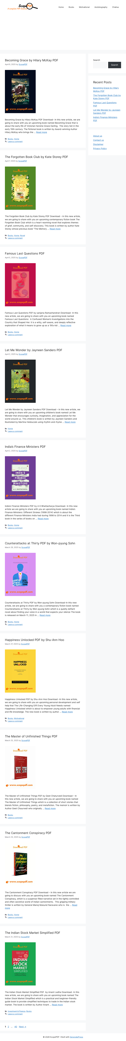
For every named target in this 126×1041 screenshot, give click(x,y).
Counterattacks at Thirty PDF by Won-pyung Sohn (40, 543)
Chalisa (115, 7)
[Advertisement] (63, 32)
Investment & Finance (16, 1011)
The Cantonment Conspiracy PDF (28, 833)
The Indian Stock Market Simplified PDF (32, 933)
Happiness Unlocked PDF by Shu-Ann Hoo (34, 640)
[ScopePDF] (22, 7)
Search (96, 60)
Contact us (98, 140)
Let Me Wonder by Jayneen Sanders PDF (33, 350)
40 (16, 1026)
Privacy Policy (100, 148)
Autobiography (100, 7)
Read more (41, 132)
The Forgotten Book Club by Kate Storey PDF (36, 157)
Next (22, 1026)
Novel (22, 235)
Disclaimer (98, 144)
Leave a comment (15, 141)
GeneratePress (76, 1037)
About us (97, 136)
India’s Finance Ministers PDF (25, 446)
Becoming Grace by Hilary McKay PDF (31, 60)
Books (71, 7)
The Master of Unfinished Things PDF (31, 736)
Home (61, 7)
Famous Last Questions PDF (25, 253)
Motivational (84, 7)
